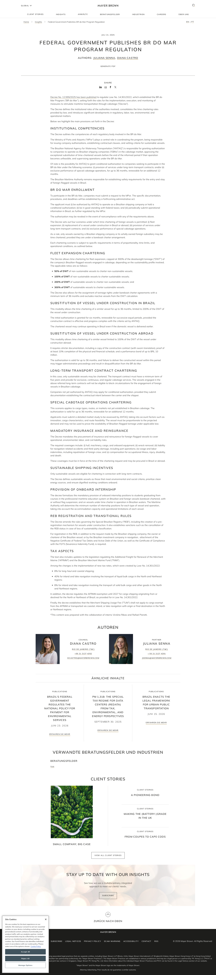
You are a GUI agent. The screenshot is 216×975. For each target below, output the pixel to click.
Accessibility (131, 941)
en (187, 22)
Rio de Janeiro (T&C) (83, 649)
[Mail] (105, 87)
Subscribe (108, 895)
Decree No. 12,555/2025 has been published (73, 97)
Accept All (25, 952)
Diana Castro (127, 57)
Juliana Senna (104, 57)
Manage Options (25, 965)
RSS (156, 941)
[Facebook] (110, 88)
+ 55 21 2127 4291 (157, 654)
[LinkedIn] (100, 88)
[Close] (45, 919)
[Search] (193, 5)
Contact (146, 941)
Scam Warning (112, 941)
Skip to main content (12, 2)
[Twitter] (115, 88)
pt (192, 22)
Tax (52, 767)
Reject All (25, 958)
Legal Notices (73, 941)
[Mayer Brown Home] (108, 5)
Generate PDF (108, 66)
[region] (25, 944)
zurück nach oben (108, 921)
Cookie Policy (36, 946)
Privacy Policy (92, 941)
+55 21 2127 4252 (83, 654)
